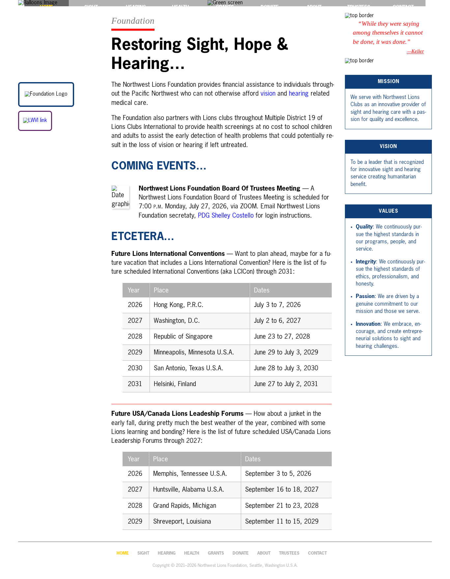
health (191, 553)
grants (216, 553)
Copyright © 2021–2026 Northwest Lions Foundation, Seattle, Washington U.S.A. (225, 566)
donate (241, 553)
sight (143, 553)
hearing (299, 94)
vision (268, 94)
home (123, 553)
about (263, 553)
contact (317, 553)
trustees (289, 553)
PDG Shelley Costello (226, 216)
